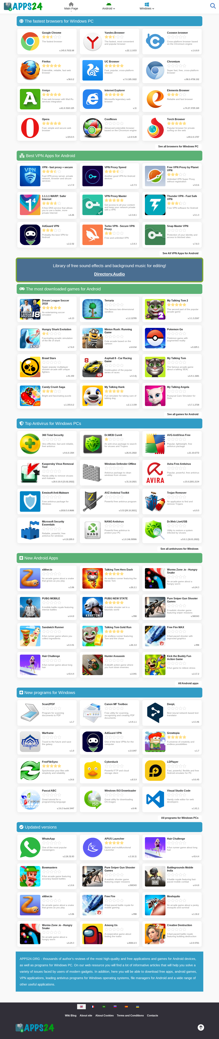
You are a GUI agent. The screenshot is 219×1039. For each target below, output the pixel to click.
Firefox (46, 61)
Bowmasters (49, 867)
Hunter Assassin (115, 656)
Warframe (48, 733)
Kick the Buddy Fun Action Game (179, 658)
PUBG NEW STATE (116, 598)
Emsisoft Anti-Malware (55, 492)
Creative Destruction (179, 925)
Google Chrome (51, 32)
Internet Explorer (115, 90)
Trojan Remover (176, 492)
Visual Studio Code (178, 790)
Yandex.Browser (115, 32)
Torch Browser (176, 119)
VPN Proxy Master (116, 196)
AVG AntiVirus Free (178, 435)
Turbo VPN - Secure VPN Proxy (120, 227)
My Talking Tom (176, 358)
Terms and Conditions (130, 1015)
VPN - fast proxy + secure (57, 167)
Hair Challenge (51, 656)
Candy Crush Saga (53, 387)
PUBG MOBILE (51, 598)
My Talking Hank (115, 387)
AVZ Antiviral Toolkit (117, 492)
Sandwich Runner (53, 627)
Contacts (152, 1015)
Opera (45, 119)
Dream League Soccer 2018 (55, 302)
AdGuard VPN (50, 226)
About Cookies (104, 1015)
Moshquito (173, 896)
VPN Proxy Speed (115, 167)
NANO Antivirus (114, 521)
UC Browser (112, 61)
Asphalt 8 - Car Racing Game (118, 360)
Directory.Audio (109, 274)
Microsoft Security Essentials (53, 523)
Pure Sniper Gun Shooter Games (182, 600)
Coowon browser (177, 32)
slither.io (47, 569)
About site (86, 1015)
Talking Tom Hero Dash (119, 569)
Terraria (109, 300)
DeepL (171, 704)
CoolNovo (111, 119)
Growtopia (173, 733)
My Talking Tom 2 (177, 300)
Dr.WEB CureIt (113, 435)
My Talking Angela (178, 387)
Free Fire (110, 896)
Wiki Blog (70, 1015)
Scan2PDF (48, 704)
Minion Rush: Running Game (118, 331)
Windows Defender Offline (120, 464)
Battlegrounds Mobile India (180, 869)
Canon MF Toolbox (116, 704)
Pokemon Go (175, 329)
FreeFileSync (50, 761)
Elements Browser (178, 90)
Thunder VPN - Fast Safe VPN (182, 198)
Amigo (46, 90)
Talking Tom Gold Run (118, 627)
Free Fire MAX (175, 627)
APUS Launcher (114, 838)
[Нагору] (201, 1028)
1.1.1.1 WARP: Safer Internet (54, 198)
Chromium (173, 61)
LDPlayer (172, 761)
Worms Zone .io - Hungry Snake (182, 571)
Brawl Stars (49, 358)
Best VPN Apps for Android (50, 155)
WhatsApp (48, 838)
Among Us (111, 925)
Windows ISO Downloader (120, 790)
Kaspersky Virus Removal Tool (58, 465)
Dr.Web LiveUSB (177, 521)
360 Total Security (53, 435)
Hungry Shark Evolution (56, 329)
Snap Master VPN (177, 226)
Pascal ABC (49, 790)
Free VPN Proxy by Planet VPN (182, 169)
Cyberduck (111, 761)
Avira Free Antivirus (179, 464)
